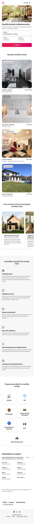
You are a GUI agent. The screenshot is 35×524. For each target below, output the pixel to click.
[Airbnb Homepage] (3, 2)
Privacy (8, 516)
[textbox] (9, 40)
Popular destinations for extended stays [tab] (12, 457)
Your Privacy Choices (22, 516)
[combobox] (17, 34)
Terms (13, 516)
